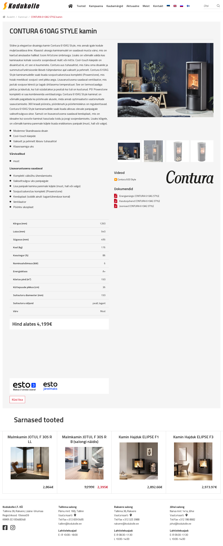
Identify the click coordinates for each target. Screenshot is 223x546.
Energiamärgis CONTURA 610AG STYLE (139, 196)
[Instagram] (12, 527)
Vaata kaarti (65, 515)
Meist (146, 6)
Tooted (81, 6)
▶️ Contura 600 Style (125, 179)
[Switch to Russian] (181, 6)
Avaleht (11, 17)
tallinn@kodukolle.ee (70, 524)
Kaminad (22, 17)
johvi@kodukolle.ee (180, 524)
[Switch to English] (175, 6)
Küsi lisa (17, 399)
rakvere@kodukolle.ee (126, 524)
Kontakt (158, 6)
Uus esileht (70, 6)
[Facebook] (5, 527)
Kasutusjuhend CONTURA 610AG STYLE (139, 201)
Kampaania (96, 6)
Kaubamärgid (114, 6)
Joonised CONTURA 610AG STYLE (136, 206)
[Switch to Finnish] (188, 6)
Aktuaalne (132, 6)
